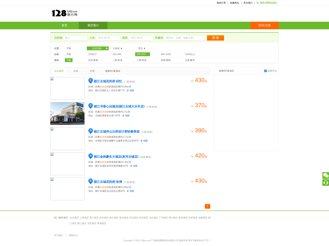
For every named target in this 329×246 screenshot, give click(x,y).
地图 (131, 90)
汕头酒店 (153, 217)
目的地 (58, 37)
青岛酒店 (123, 217)
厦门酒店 (94, 217)
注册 (268, 25)
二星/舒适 (117, 60)
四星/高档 (166, 60)
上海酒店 (84, 217)
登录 (261, 25)
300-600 (141, 54)
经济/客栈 (93, 60)
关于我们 (58, 235)
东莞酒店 (91, 223)
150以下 (92, 54)
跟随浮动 (272, 70)
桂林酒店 (193, 217)
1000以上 (190, 54)
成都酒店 (203, 217)
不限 (68, 48)
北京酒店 (74, 217)
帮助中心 (73, 235)
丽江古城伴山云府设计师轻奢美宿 (117, 131)
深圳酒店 (143, 217)
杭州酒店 (104, 217)
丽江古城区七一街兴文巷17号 (110, 90)
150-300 (117, 54)
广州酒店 (163, 217)
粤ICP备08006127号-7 (199, 240)
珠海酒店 (101, 223)
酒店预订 (93, 25)
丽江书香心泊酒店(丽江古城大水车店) (119, 106)
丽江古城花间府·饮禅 (108, 181)
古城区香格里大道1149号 (107, 115)
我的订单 (221, 3)
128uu (74, 14)
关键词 (159, 37)
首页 (64, 25)
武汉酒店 (133, 217)
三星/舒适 (141, 60)
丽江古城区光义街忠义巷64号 (110, 191)
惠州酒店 (183, 217)
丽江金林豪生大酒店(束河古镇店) (116, 156)
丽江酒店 (81, 223)
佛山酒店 (173, 217)
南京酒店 (113, 217)
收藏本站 (234, 3)
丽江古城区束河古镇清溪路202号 (111, 166)
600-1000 (166, 54)
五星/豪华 (190, 60)
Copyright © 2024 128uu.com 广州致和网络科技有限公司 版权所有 (155, 240)
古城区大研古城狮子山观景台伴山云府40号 (117, 140)
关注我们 (247, 3)
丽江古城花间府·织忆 (108, 81)
